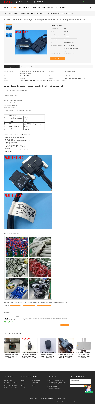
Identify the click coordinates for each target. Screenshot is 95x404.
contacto (57, 58)
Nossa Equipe (24, 387)
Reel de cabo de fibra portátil (10, 385)
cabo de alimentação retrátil (29, 305)
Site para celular (62, 398)
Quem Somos (21, 7)
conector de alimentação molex (43, 305)
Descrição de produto (27, 67)
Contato (65, 325)
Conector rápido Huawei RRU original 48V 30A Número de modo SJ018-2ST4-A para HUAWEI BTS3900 (65, 357)
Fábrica (28, 7)
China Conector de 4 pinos (23, 401)
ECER (76, 401)
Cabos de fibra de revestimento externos (13, 382)
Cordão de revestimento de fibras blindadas (13, 387)
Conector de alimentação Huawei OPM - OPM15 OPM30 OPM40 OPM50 (11, 356)
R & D (33, 385)
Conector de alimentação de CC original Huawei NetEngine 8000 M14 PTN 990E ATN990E (29, 356)
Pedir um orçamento (62, 7)
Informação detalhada (12, 67)
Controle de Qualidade (38, 7)
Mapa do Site (33, 398)
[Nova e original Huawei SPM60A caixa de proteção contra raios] (84, 345)
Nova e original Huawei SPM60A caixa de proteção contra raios (83, 356)
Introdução (23, 380)
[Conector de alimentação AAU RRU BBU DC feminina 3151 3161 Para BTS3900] (48, 345)
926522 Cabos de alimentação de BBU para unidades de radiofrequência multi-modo (52, 13)
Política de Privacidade (47, 398)
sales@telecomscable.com (24, 2)
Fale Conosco (50, 7)
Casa (8, 7)
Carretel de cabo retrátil (16, 305)
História (23, 382)
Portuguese (87, 2)
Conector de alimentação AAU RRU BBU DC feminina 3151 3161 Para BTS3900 (47, 356)
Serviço (22, 385)
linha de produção (36, 380)
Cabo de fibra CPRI (8, 380)
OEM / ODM (35, 382)
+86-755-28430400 (40, 1)
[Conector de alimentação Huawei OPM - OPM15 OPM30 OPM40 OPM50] (12, 345)
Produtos (13, 7)
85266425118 (14, 319)
